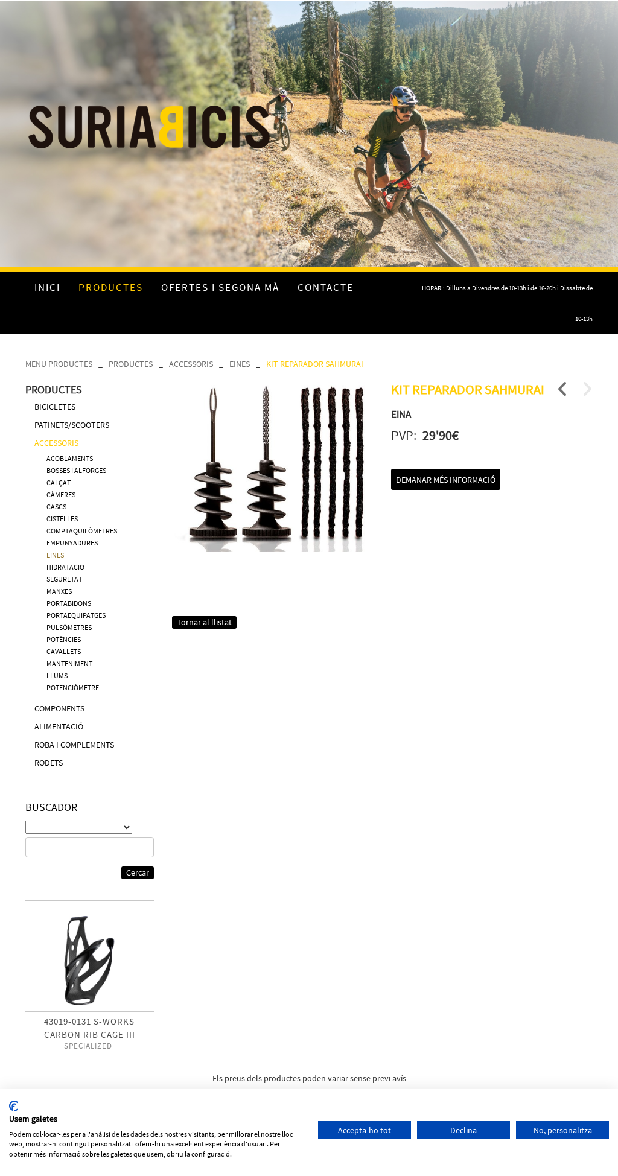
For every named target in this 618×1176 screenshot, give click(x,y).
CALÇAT (58, 482)
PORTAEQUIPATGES (76, 615)
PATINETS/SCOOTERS (71, 424)
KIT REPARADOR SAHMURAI (314, 363)
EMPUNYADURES (72, 542)
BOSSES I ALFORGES (76, 470)
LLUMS (57, 675)
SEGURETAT (64, 578)
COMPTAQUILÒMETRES (81, 530)
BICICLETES (54, 406)
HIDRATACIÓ (65, 566)
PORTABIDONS (68, 603)
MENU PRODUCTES (58, 363)
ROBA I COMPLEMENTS (74, 744)
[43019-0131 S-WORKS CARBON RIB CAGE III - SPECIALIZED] (89, 960)
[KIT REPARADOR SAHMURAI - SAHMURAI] (273, 467)
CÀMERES (60, 494)
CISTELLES (62, 518)
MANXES (59, 591)
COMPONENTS (59, 708)
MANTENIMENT (69, 663)
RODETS (48, 762)
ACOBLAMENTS (69, 458)
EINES (239, 363)
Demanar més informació (445, 479)
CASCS (56, 506)
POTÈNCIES (63, 639)
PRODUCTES (131, 363)
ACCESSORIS (191, 363)
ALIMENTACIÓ (58, 726)
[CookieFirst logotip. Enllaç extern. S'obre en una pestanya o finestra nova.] (13, 1106)
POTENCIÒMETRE (72, 687)
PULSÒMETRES (69, 627)
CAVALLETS (63, 651)
